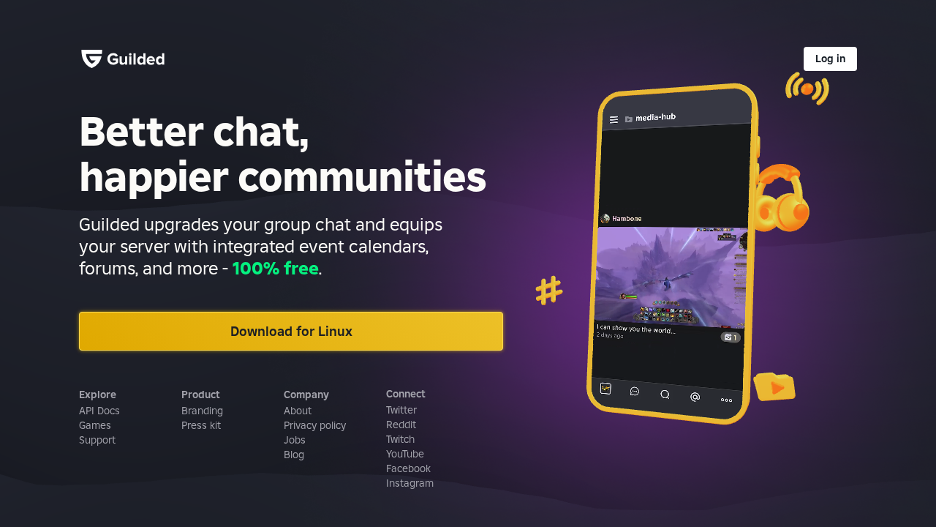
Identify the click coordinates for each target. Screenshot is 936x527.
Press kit (201, 425)
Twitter (401, 410)
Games (95, 425)
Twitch (400, 439)
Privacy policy (315, 425)
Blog (294, 454)
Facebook (408, 468)
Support (97, 440)
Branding (202, 410)
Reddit (401, 424)
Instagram (410, 483)
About (298, 410)
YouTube (405, 454)
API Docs (99, 410)
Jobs (295, 440)
